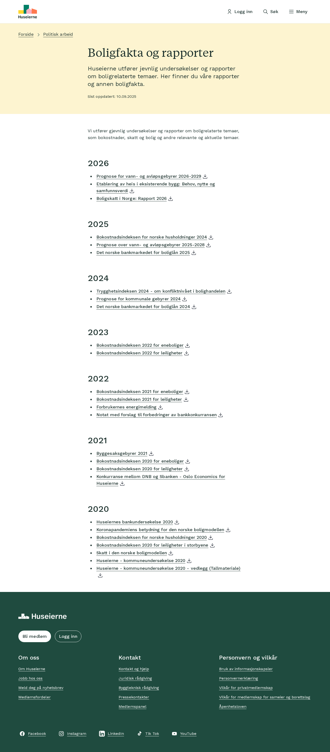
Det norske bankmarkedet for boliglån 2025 (143, 252)
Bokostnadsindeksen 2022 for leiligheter (139, 352)
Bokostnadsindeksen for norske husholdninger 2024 (151, 236)
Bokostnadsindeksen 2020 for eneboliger (140, 461)
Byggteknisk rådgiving (139, 687)
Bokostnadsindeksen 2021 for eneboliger (139, 391)
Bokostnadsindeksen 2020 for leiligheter (139, 468)
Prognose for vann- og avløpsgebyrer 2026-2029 (148, 176)
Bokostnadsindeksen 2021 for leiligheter (139, 399)
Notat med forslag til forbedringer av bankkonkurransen (156, 414)
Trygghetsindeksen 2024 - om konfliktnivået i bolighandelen (160, 291)
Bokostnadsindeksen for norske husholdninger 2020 (151, 537)
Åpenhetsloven (233, 706)
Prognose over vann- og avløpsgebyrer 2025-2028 (150, 244)
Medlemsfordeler (34, 697)
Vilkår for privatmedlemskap (246, 687)
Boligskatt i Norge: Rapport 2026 (131, 198)
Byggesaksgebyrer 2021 (121, 453)
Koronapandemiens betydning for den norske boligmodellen (160, 529)
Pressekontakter (134, 697)
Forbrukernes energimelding (126, 406)
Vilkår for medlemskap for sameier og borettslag (264, 697)
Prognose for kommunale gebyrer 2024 (138, 298)
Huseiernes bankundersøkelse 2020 (134, 521)
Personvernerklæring (238, 678)
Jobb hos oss (30, 678)
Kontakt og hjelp (134, 669)
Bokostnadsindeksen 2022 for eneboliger (140, 345)
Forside (26, 34)
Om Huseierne (31, 669)
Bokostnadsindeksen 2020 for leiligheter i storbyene (152, 545)
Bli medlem (34, 636)
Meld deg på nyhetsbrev (40, 687)
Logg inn (68, 636)
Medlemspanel (132, 706)
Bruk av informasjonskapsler (246, 669)
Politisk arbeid (58, 34)
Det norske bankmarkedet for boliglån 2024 (143, 306)
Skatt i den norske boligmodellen (131, 552)
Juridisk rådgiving (135, 678)
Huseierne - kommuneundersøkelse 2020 (140, 560)
